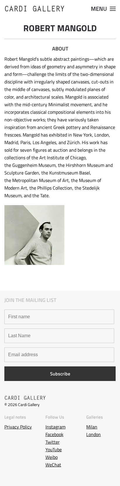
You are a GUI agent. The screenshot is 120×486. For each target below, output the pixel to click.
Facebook (54, 434)
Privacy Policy (18, 426)
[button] (103, 9)
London (93, 434)
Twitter (52, 441)
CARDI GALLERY (34, 8)
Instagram (55, 426)
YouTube (53, 449)
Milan (91, 426)
